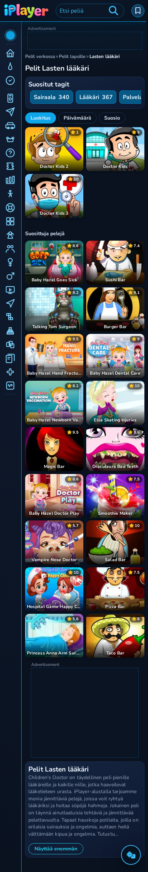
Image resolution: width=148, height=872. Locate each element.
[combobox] (90, 11)
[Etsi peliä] (113, 11)
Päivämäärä (77, 118)
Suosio (112, 118)
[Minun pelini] (137, 10)
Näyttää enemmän (55, 848)
